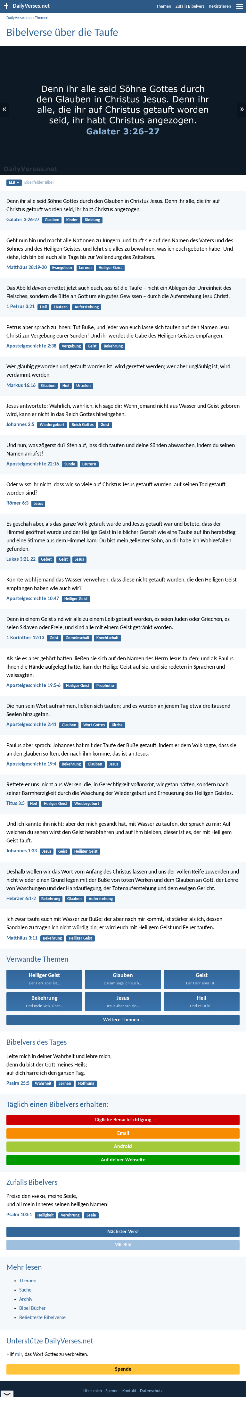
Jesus (38, 504)
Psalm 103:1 (19, 1214)
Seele (91, 1215)
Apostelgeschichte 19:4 (31, 764)
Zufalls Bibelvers (190, 6)
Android (123, 1146)
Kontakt (129, 1391)
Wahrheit (43, 1084)
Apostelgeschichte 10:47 (32, 598)
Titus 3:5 (15, 803)
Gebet (46, 559)
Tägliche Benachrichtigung (123, 1120)
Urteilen (83, 386)
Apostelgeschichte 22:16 (32, 464)
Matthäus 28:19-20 (26, 267)
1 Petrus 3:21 (20, 306)
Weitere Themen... (123, 1020)
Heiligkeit (45, 1215)
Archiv (25, 1299)
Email (123, 1133)
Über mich (92, 1391)
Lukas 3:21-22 (21, 559)
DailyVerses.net (19, 18)
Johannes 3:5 (20, 424)
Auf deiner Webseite (123, 1160)
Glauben (52, 220)
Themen (163, 6)
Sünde (69, 464)
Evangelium (62, 268)
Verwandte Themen (37, 960)
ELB (12, 182)
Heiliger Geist (110, 268)
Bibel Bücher (32, 1308)
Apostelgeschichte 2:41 (31, 724)
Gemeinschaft (77, 638)
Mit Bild (123, 1245)
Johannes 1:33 (21, 851)
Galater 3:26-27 (22, 219)
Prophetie (105, 686)
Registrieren (220, 6)
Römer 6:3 (17, 503)
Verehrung (70, 1215)
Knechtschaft (107, 638)
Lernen (85, 268)
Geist (92, 346)
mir (18, 1354)
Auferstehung (87, 307)
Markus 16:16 (21, 385)
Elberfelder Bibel (38, 182)
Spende (123, 1369)
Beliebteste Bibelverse (42, 1317)
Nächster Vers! (123, 1231)
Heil (43, 307)
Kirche (117, 725)
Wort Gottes (94, 725)
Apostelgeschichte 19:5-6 (33, 685)
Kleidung (92, 220)
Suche (25, 1290)
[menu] (239, 9)
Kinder (72, 220)
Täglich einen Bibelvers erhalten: (57, 1105)
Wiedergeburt (52, 425)
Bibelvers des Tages (36, 1043)
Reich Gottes (83, 425)
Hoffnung (86, 1084)
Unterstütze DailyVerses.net (49, 1341)
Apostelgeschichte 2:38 (31, 346)
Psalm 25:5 (17, 1083)
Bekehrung (113, 346)
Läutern (61, 307)
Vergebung (71, 346)
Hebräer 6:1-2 (21, 898)
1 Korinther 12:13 (25, 637)
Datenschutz (151, 1391)
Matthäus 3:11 (21, 938)
